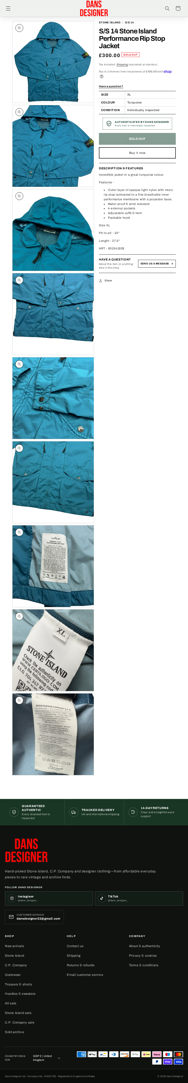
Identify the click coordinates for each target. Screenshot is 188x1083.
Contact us (75, 946)
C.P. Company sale (19, 1022)
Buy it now (137, 153)
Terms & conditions (144, 965)
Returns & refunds (80, 965)
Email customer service (85, 975)
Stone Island (14, 955)
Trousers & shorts (18, 984)
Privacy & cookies (143, 955)
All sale (10, 1003)
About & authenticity (144, 946)
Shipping (122, 64)
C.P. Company (16, 965)
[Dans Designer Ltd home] (26, 850)
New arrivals (14, 946)
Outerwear (13, 975)
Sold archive (14, 1032)
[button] (8, 8)
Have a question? (111, 86)
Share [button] (108, 280)
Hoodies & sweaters (20, 994)
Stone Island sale (18, 1013)
